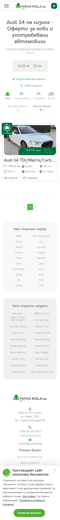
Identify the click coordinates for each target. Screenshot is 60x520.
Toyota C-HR (42, 326)
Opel (18, 263)
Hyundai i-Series (18, 326)
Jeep (41, 263)
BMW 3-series (42, 313)
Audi (22, 66)
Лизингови (39, 98)
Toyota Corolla (42, 339)
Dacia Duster (18, 319)
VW (41, 285)
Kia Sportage (42, 319)
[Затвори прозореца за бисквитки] (54, 469)
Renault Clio (42, 358)
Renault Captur (18, 365)
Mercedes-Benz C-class (18, 315)
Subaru (18, 285)
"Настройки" (29, 496)
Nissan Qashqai (18, 345)
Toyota (18, 247)
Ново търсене (33, 85)
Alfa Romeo (19, 269)
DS (18, 280)
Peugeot (41, 252)
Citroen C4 (18, 332)
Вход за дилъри (30, 462)
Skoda (19, 274)
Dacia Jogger (42, 352)
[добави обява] (54, 6)
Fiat (41, 280)
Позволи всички (29, 513)
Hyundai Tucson (18, 339)
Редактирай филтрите (30, 79)
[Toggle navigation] (6, 6)
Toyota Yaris (18, 358)
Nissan (18, 258)
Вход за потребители (30, 456)
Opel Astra (42, 365)
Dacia (19, 241)
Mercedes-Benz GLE (42, 371)
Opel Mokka (18, 371)
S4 (36, 66)
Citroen (19, 252)
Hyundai (41, 247)
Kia (41, 241)
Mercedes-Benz (41, 236)
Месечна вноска (41, 106)
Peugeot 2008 (42, 332)
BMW (19, 236)
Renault (41, 258)
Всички (51, 98)
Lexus (41, 269)
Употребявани (22, 98)
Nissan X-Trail (42, 345)
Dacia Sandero (18, 352)
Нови (8, 98)
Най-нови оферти (17, 106)
